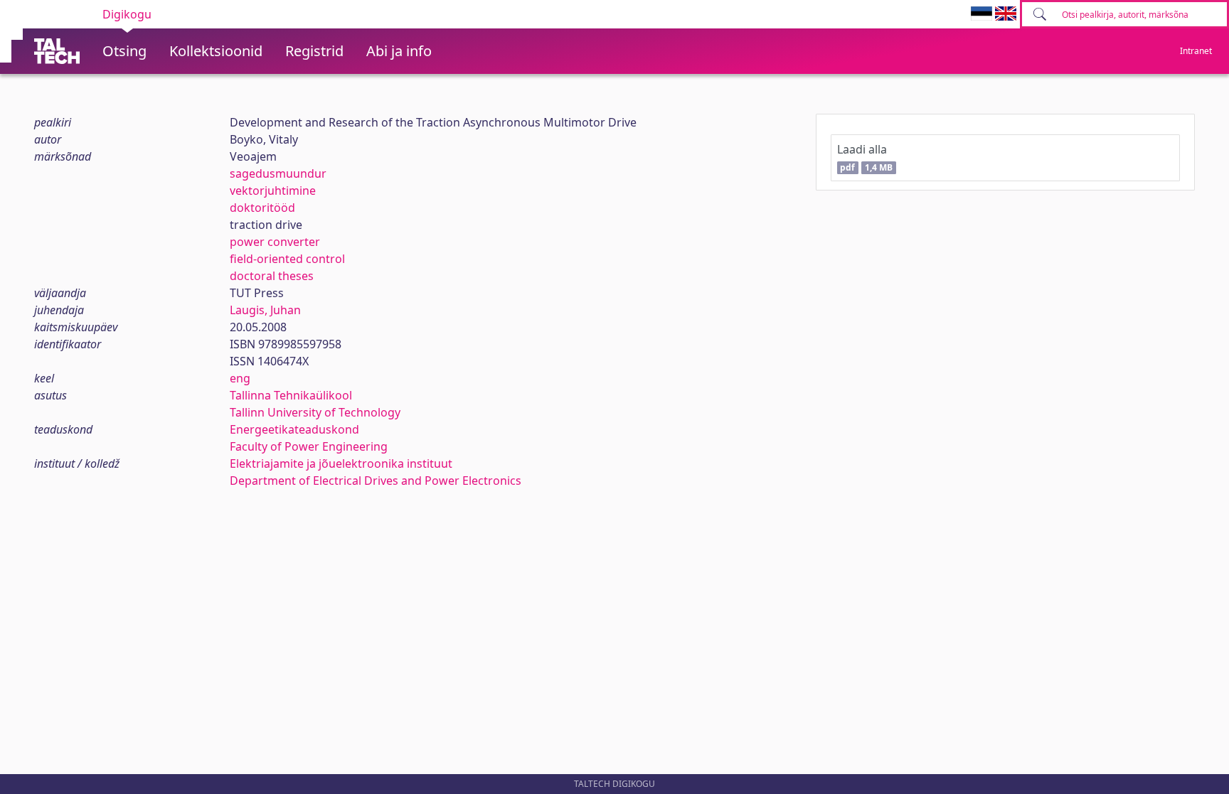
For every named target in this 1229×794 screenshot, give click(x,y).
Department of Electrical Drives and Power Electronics (375, 480)
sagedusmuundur (278, 173)
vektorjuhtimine (273, 190)
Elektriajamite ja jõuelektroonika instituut (341, 463)
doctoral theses (272, 276)
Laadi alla (865, 157)
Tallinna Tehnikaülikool (291, 395)
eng (240, 378)
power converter (275, 242)
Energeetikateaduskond (294, 429)
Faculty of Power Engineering (309, 446)
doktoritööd (262, 207)
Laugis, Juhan (265, 310)
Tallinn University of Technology (315, 412)
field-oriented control (287, 259)
